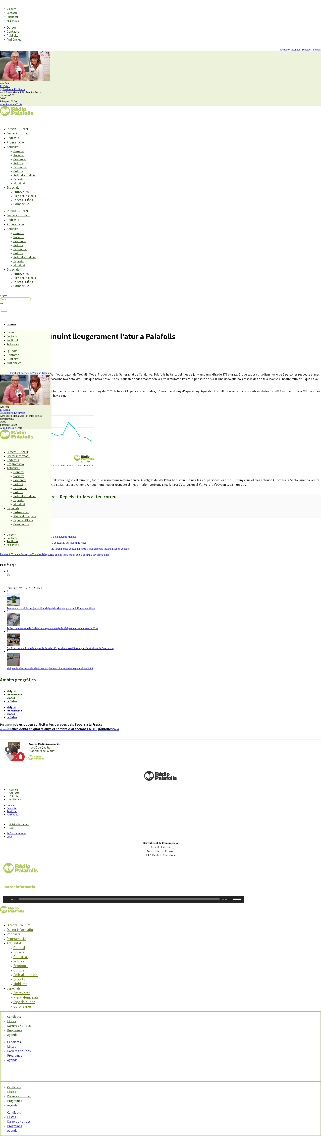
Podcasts (13, 138)
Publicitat (12, 16)
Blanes (11, 697)
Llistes (11, 1046)
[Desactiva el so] (230, 899)
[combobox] (15, 299)
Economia (20, 167)
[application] (123, 899)
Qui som (11, 8)
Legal (12, 827)
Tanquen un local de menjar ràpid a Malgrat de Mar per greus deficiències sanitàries (51, 608)
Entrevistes (21, 192)
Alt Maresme (14, 694)
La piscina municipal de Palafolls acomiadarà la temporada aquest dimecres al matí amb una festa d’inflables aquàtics (68, 548)
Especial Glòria (23, 200)
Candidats (14, 1042)
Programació (15, 142)
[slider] (237, 899)
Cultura (18, 171)
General (18, 151)
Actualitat (13, 147)
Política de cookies (19, 824)
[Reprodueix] (7, 899)
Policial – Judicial (24, 175)
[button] (4, 313)
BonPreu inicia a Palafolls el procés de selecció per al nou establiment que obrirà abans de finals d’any (60, 648)
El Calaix (5, 86)
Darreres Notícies (19, 1051)
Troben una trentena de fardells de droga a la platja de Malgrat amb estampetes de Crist (52, 628)
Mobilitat (19, 183)
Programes (14, 1055)
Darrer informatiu (18, 133)
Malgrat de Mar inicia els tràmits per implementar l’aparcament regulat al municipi (50, 668)
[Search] (1, 303)
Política (18, 163)
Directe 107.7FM (17, 129)
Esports (18, 179)
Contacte (12, 12)
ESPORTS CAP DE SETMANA (24, 588)
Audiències (13, 20)
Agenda (12, 1035)
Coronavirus (21, 204)
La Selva (12, 701)
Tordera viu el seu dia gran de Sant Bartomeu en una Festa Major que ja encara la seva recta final (58, 554)
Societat (18, 155)
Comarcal (19, 159)
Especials (13, 187)
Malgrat (11, 691)
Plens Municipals (24, 196)
